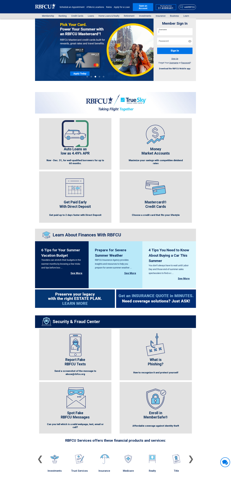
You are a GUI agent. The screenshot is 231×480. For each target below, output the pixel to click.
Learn (186, 16)
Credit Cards (77, 16)
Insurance (160, 16)
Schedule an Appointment (72, 7)
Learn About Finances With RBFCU (87, 234)
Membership (48, 16)
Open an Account (143, 7)
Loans (91, 16)
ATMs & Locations (95, 7)
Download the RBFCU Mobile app (174, 68)
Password (161, 39)
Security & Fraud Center (76, 321)
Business (174, 16)
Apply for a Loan (122, 7)
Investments (145, 16)
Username (163, 29)
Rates (109, 7)
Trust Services (79, 470)
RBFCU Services (78, 440)
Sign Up (174, 58)
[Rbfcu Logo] (45, 6)
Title (176, 470)
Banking (63, 16)
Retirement (129, 16)
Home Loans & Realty (109, 16)
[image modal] (119, 50)
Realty (152, 470)
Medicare (128, 470)
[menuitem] (48, 16)
